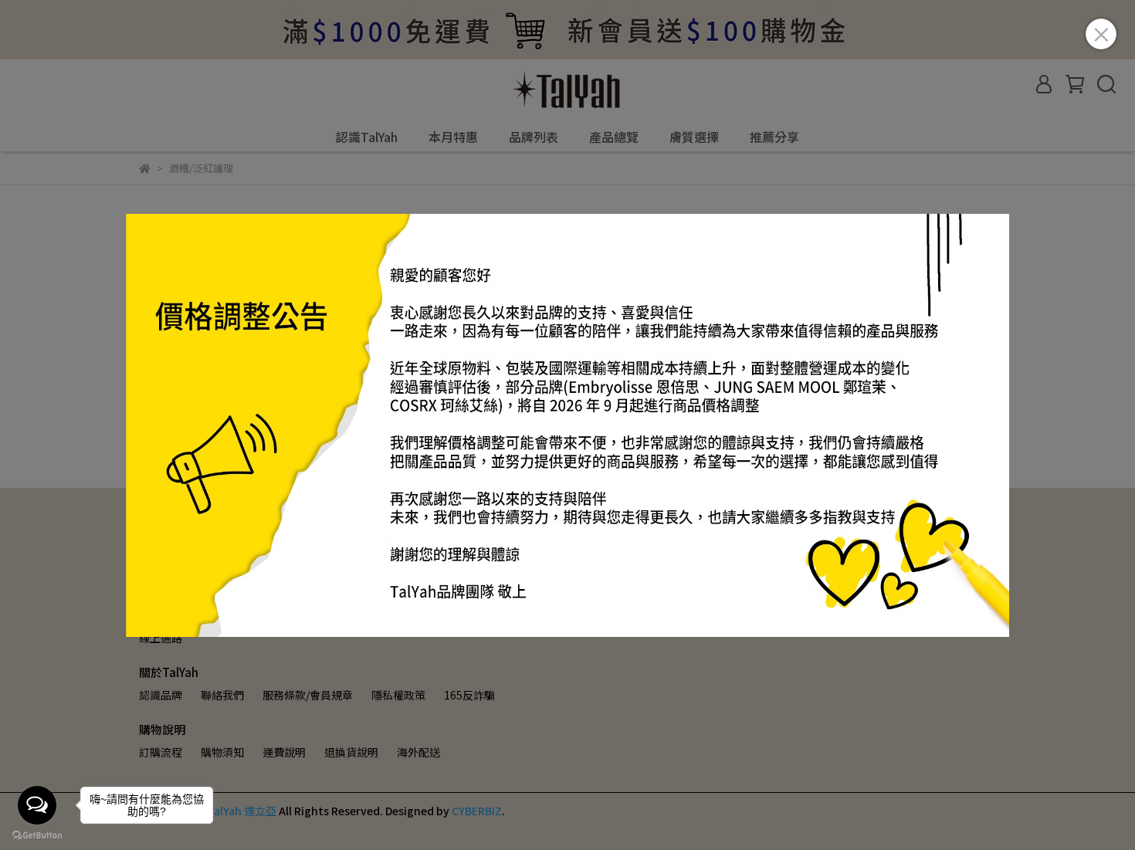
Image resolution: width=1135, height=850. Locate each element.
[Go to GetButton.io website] (37, 834)
